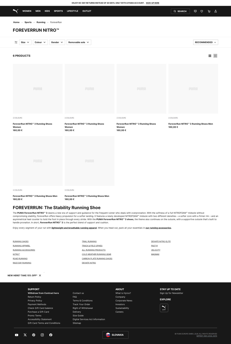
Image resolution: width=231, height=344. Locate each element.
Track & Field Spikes (92, 246)
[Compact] (210, 55)
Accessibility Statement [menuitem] (40, 319)
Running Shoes (20, 241)
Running (41, 22)
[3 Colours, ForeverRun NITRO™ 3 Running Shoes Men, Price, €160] (193, 96)
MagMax (155, 254)
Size (23, 42)
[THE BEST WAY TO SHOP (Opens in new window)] (164, 308)
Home (16, 22)
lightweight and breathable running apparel (74, 227)
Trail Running (89, 241)
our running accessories (158, 227)
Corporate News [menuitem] (124, 300)
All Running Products (93, 250)
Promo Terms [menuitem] (34, 315)
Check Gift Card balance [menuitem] (40, 308)
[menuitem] (26, 11)
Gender (55, 42)
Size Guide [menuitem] (78, 315)
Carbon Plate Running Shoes (97, 258)
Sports (28, 22)
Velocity (155, 250)
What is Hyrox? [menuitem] (123, 293)
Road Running (20, 258)
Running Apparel (21, 246)
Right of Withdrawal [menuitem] (83, 308)
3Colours (17, 118)
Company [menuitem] (120, 296)
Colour (38, 42)
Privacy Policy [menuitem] (35, 300)
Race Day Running (22, 263)
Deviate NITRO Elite (161, 241)
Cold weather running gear (96, 254)
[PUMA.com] (15, 11)
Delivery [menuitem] (77, 311)
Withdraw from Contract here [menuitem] (43, 293)
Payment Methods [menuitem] (37, 304)
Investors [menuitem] (120, 304)
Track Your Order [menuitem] (81, 304)
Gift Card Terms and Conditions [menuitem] (44, 323)
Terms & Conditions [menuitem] (83, 300)
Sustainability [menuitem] (122, 308)
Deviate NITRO (89, 263)
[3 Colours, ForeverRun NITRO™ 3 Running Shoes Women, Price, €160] (38, 98)
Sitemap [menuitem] (77, 323)
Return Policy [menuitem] (34, 296)
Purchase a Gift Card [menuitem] (38, 311)
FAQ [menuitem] (75, 296)
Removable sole (76, 42)
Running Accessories (24, 250)
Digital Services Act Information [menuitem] (89, 319)
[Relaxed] (215, 56)
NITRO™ (16, 254)
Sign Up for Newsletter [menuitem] (171, 293)
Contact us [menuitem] (78, 293)
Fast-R (154, 246)
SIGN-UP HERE (152, 3)
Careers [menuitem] (119, 311)
